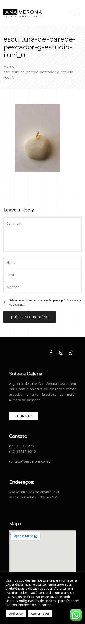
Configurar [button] (15, 614)
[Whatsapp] (71, 352)
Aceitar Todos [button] (40, 614)
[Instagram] (61, 352)
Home (8, 66)
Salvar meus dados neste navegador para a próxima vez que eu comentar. (45, 302)
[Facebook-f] (51, 352)
